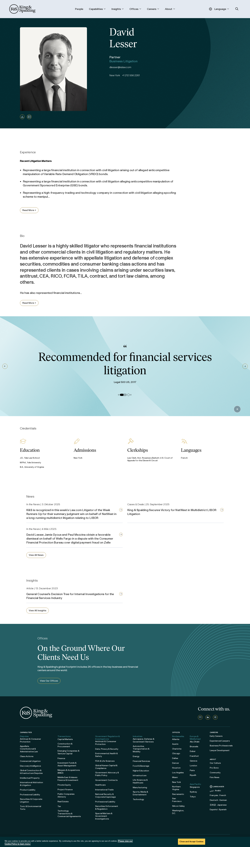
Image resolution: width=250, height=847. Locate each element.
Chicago (176, 753)
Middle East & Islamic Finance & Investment (68, 778)
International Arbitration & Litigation (31, 783)
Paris (192, 770)
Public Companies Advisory (66, 795)
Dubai (192, 751)
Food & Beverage (141, 766)
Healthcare (100, 785)
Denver (175, 763)
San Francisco (177, 800)
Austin (175, 744)
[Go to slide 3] (126, 395)
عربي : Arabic (215, 790)
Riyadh (193, 775)
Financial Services (141, 761)
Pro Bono (214, 768)
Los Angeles (178, 772)
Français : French (218, 795)
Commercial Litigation (30, 761)
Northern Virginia (176, 788)
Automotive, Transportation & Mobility (141, 749)
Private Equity (64, 785)
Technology (138, 799)
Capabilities (26, 732)
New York (176, 782)
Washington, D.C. (178, 812)
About (213, 759)
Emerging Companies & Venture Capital (68, 752)
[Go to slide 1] (118, 394)
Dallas (175, 758)
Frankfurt (194, 756)
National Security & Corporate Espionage (105, 795)
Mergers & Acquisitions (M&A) (69, 771)
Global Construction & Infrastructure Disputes (31, 771)
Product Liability (27, 790)
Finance (61, 758)
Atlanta (175, 739)
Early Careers (216, 736)
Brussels (194, 746)
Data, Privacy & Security (106, 749)
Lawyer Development (220, 750)
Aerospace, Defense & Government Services (143, 740)
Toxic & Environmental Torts (30, 807)
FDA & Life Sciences (105, 761)
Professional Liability (30, 794)
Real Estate (63, 801)
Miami (175, 777)
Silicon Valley (178, 806)
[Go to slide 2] (121, 395)
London (193, 765)
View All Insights (37, 610)
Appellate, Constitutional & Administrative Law (29, 749)
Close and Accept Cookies (191, 841)
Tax (59, 806)
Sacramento (178, 794)
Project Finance (65, 789)
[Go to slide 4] (130, 394)
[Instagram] (215, 717)
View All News (36, 555)
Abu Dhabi (194, 742)
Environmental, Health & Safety (106, 754)
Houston (176, 768)
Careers (214, 732)
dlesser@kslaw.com (120, 67)
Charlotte (176, 749)
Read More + (29, 210)
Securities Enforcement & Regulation (106, 807)
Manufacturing (140, 787)
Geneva (193, 761)
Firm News (214, 777)
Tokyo (193, 796)
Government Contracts (106, 780)
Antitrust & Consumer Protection (30, 740)
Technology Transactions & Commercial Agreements (69, 814)
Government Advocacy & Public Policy (107, 774)
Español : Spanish (218, 809)
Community (215, 772)
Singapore (195, 787)
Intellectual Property (29, 778)
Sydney (193, 792)
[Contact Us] (200, 717)
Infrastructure (139, 775)
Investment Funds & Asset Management (67, 764)
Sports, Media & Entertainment (140, 793)
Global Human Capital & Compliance (106, 766)
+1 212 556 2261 (131, 75)
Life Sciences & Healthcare (140, 781)
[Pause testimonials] (237, 409)
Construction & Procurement (65, 745)
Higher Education (141, 770)
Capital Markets (65, 739)
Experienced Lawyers (220, 741)
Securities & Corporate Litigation (31, 800)
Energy (136, 756)
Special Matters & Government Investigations (103, 816)
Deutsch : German (218, 800)
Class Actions (26, 756)
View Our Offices (49, 680)
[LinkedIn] (207, 717)
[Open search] (237, 9)
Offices (176, 732)
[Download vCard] (29, 116)
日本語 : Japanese (218, 805)
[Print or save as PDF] (22, 116)
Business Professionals (221, 745)
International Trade (104, 789)
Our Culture (215, 763)
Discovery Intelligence (30, 766)
